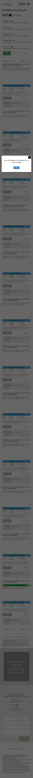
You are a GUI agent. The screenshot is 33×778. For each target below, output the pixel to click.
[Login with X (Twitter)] (10, 16)
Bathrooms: (8, 34)
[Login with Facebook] (4, 16)
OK (16, 167)
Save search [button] (7, 53)
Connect (22, 4)
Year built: (9, 40)
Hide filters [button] (25, 53)
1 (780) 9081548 (6, 105)
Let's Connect (16, 670)
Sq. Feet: (8, 47)
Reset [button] (16, 53)
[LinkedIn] (15, 705)
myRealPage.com (19, 748)
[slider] (3, 23)
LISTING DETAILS (7, 98)
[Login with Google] (7, 16)
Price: (8, 21)
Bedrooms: (8, 27)
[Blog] (17, 705)
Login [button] (17, 15)
